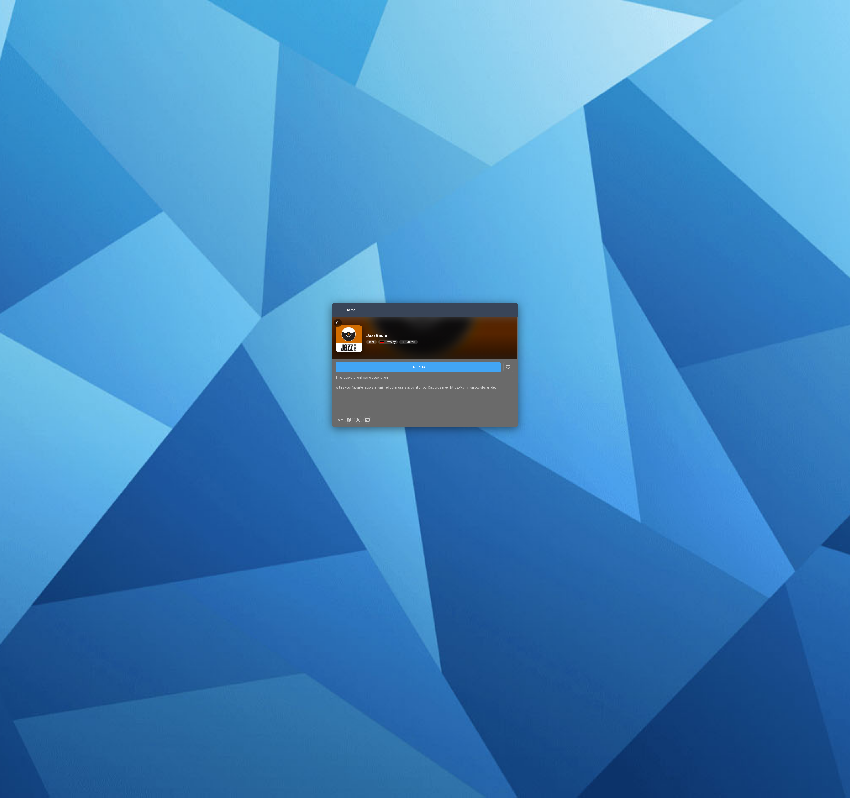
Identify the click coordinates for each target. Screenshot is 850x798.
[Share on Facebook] (349, 420)
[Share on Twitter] (358, 420)
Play (418, 367)
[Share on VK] (367, 420)
